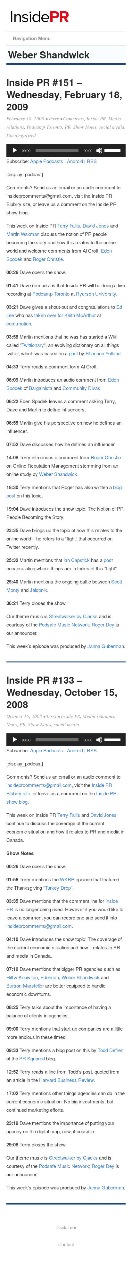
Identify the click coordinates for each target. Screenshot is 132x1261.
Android (75, 161)
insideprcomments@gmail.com (39, 785)
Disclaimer (66, 1227)
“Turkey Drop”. (58, 887)
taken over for (48, 315)
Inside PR (96, 118)
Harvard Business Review (66, 1079)
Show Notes (84, 127)
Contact (66, 1244)
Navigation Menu (32, 38)
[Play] (15, 150)
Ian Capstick (76, 560)
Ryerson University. (96, 293)
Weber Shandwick (58, 474)
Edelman (49, 977)
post (74, 353)
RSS (92, 161)
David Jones (96, 225)
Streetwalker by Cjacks (73, 616)
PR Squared (32, 1058)
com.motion (18, 323)
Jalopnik (38, 589)
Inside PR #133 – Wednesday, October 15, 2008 (61, 692)
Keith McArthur (80, 315)
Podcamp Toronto (44, 127)
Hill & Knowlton (22, 977)
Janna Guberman (105, 646)
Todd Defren (110, 1050)
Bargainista (40, 387)
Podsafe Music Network (64, 624)
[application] (66, 150)
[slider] (113, 150)
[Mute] (99, 150)
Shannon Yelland (103, 353)
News (11, 724)
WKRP (68, 879)
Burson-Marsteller (25, 985)
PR (67, 127)
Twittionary (32, 344)
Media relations (98, 716)
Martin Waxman (22, 233)
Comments (73, 118)
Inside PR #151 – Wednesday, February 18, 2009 (64, 94)
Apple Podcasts (46, 161)
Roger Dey (103, 624)
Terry (53, 118)
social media (111, 127)
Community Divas (81, 387)
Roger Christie (48, 258)
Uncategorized (21, 135)
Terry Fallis (68, 225)
